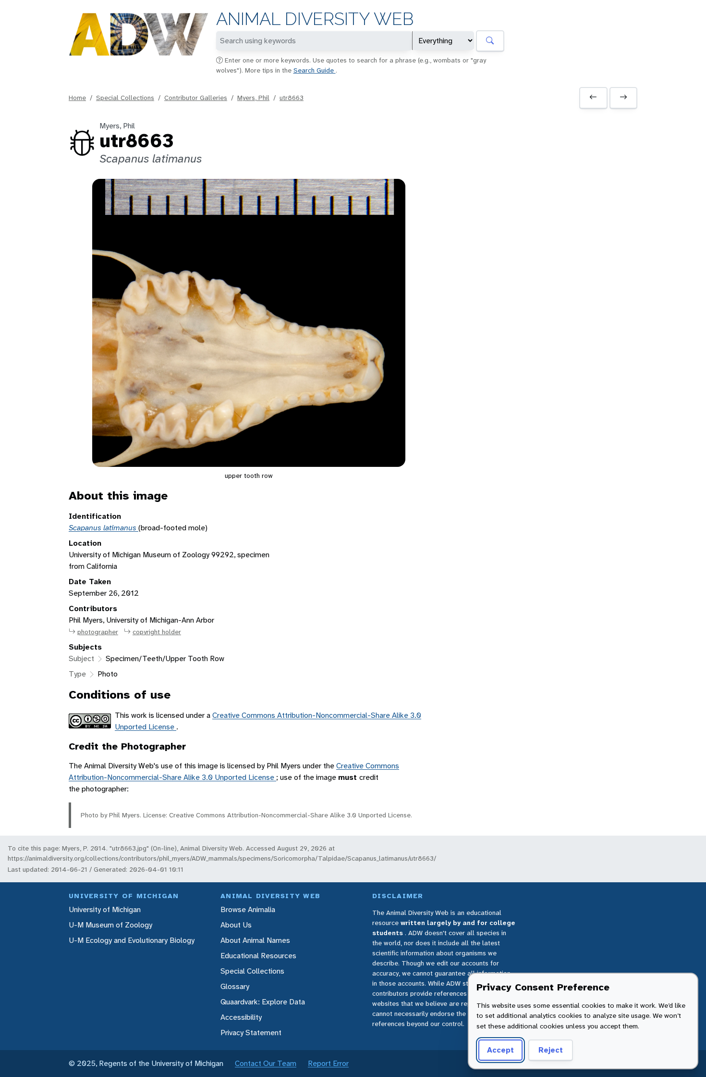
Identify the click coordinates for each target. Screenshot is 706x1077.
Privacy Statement (250, 1032)
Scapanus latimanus (103, 528)
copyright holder (157, 631)
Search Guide (314, 70)
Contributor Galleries (195, 97)
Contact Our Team (265, 1063)
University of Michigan (105, 909)
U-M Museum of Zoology (110, 925)
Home (77, 97)
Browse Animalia (247, 909)
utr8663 (292, 97)
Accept (500, 1050)
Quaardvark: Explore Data (262, 1002)
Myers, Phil (253, 97)
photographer (97, 631)
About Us (236, 925)
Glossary (234, 986)
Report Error (328, 1063)
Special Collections (125, 97)
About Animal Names (255, 940)
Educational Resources (258, 956)
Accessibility (241, 1017)
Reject (550, 1050)
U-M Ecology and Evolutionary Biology (132, 940)
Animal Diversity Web (315, 19)
